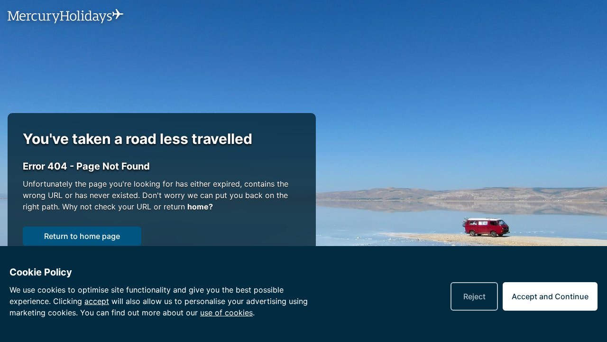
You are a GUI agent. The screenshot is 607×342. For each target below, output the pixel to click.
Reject (474, 296)
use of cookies (226, 312)
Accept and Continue (550, 296)
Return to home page (82, 236)
